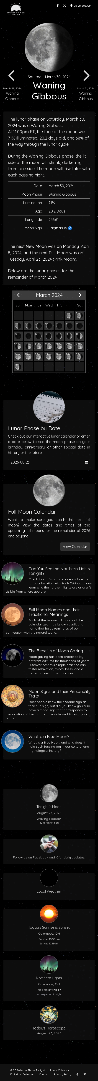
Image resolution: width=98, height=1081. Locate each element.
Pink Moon (64, 259)
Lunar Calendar (59, 1070)
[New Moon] (79, 325)
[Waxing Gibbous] (18, 346)
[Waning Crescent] (28, 325)
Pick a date (86, 462)
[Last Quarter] (18, 325)
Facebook (40, 857)
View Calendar (75, 546)
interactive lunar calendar (54, 436)
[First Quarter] (79, 336)
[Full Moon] (18, 356)
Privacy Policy (62, 1074)
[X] (64, 5)
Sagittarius (58, 228)
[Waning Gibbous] (69, 315)
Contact (44, 1074)
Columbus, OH (81, 5)
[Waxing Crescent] (28, 336)
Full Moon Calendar (22, 1074)
